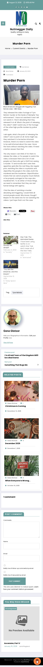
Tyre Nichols (25, 67)
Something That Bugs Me (16, 365)
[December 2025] (21, 428)
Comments (7, 520)
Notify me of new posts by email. (14, 575)
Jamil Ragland (36, 649)
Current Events (10, 67)
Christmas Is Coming (15, 406)
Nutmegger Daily (21, 29)
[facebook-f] (16, 7)
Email (5, 554)
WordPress (27, 662)
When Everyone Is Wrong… (17, 480)
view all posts (8, 342)
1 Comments (9, 75)
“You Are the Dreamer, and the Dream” (10, 271)
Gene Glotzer (9, 71)
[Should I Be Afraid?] (10, 240)
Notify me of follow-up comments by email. (18, 568)
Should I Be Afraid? (7, 246)
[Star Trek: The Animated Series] (28, 247)
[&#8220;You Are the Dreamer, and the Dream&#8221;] (10, 264)
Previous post (10, 352)
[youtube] (27, 7)
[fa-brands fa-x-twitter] (19, 7)
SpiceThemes (25, 664)
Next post (8, 362)
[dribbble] (22, 7)
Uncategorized (22, 609)
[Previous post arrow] (37, 355)
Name (5, 541)
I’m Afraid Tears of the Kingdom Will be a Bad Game (21, 356)
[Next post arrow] (37, 364)
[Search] (36, 23)
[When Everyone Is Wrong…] (21, 465)
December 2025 (12, 443)
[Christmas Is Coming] (21, 391)
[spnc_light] (40, 24)
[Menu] (3, 23)
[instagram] (24, 7)
